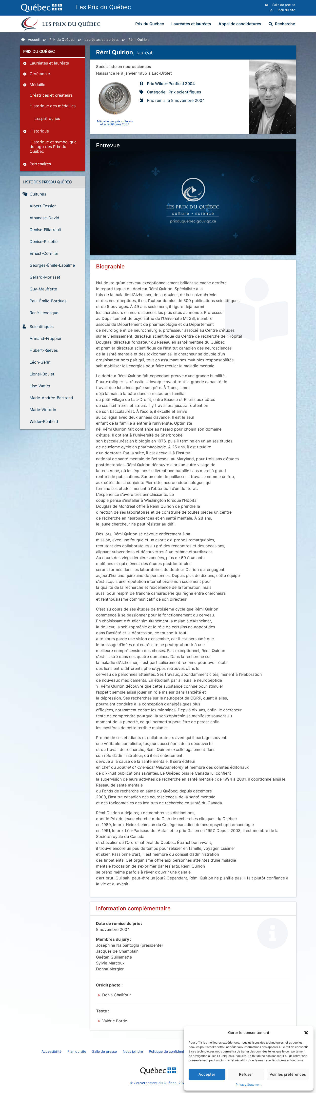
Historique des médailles (53, 105)
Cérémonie (40, 73)
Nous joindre (133, 1051)
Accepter (206, 1074)
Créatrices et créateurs (51, 95)
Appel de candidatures (239, 23)
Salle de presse (104, 1051)
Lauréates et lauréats (191, 23)
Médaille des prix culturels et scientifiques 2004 (115, 122)
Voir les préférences (288, 1074)
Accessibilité (51, 1051)
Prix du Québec (149, 23)
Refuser (246, 1074)
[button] (306, 1032)
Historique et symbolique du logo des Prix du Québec (53, 146)
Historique (39, 131)
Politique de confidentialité (170, 1051)
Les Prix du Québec (103, 7)
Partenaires (40, 163)
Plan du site (76, 1051)
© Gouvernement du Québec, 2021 (158, 1083)
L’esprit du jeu (47, 118)
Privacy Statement (248, 1084)
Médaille (37, 84)
